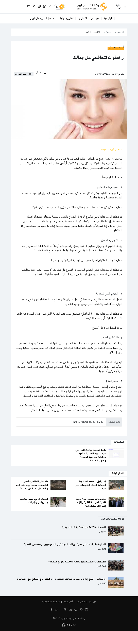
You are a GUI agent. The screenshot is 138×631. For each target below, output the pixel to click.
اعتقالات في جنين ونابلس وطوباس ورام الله (33, 501)
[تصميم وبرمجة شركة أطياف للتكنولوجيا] (69, 624)
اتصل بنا (82, 18)
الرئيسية (108, 18)
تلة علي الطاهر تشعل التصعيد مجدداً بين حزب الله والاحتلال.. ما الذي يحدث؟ (32, 485)
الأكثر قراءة (118, 473)
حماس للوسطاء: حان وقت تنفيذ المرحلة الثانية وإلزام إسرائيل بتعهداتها (91, 502)
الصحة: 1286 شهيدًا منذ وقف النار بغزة (84, 527)
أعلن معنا (68, 602)
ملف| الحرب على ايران (42, 18)
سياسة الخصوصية (51, 602)
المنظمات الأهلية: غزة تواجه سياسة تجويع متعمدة (77, 561)
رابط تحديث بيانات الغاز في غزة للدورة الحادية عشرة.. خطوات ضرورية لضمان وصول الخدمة (90, 455)
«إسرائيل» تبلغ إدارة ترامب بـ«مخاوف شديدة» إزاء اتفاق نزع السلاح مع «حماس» (61, 579)
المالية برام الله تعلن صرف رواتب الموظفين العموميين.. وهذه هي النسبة (65, 544)
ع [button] (41, 72)
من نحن (95, 18)
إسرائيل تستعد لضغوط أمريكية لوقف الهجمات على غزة (90, 485)
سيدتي (107, 32)
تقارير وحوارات (66, 18)
